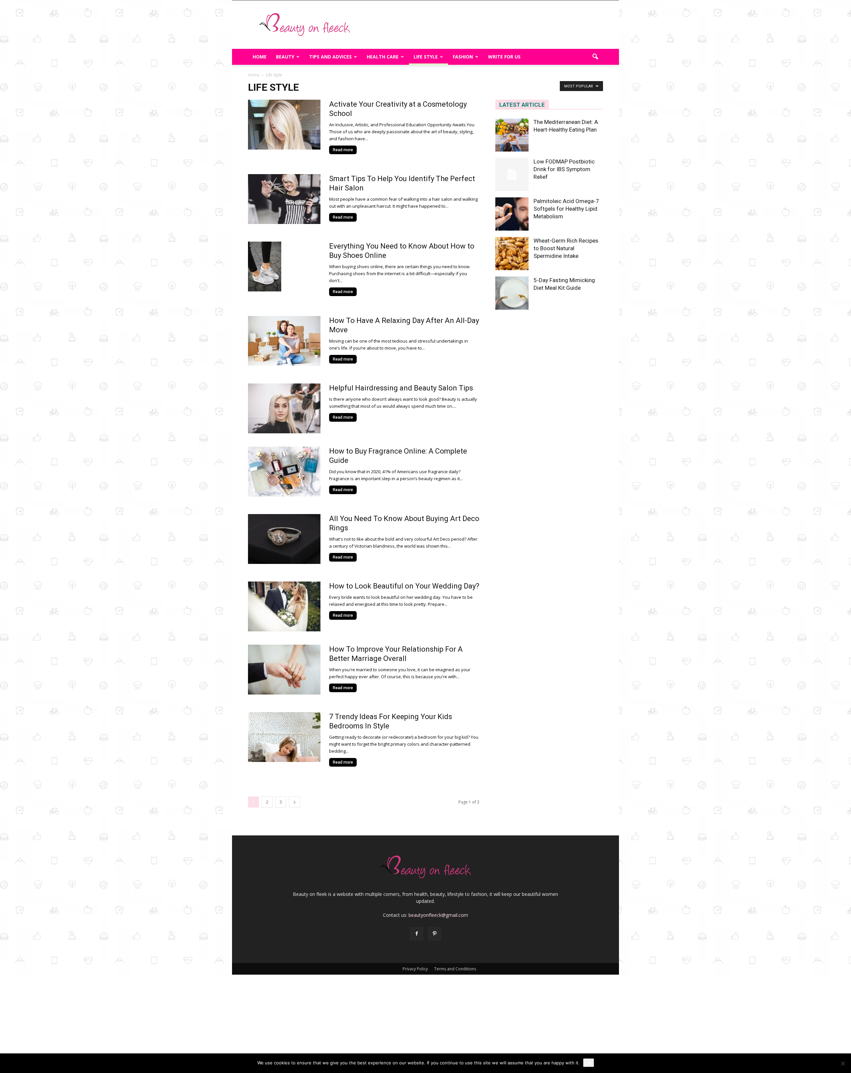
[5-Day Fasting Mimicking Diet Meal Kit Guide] (512, 293)
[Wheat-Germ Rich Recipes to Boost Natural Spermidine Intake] (512, 253)
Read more (343, 150)
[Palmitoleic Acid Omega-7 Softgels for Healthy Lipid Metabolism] (512, 214)
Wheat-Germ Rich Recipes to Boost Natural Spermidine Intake (566, 248)
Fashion (463, 57)
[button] (595, 57)
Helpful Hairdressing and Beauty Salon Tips (401, 388)
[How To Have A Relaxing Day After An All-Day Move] (284, 341)
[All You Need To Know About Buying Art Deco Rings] (284, 539)
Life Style (426, 57)
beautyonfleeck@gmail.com (438, 915)
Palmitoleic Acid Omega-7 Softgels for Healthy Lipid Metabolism (566, 209)
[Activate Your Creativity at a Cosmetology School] (284, 125)
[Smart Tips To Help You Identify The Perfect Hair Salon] (284, 199)
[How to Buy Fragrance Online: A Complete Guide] (284, 471)
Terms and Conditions (455, 969)
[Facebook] (416, 933)
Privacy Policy (415, 969)
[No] (842, 1063)
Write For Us (504, 57)
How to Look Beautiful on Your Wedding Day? (404, 586)
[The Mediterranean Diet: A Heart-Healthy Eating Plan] (512, 135)
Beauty (285, 57)
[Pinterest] (434, 933)
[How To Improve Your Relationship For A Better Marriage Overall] (284, 670)
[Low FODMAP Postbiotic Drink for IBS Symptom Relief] (512, 174)
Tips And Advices (330, 57)
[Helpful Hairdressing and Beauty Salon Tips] (284, 408)
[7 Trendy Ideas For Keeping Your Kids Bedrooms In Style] (284, 737)
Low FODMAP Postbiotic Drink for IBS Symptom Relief (564, 169)
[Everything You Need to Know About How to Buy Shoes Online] (264, 266)
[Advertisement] (482, 25)
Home (260, 57)
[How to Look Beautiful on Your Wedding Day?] (284, 606)
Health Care (383, 57)
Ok (588, 1062)
